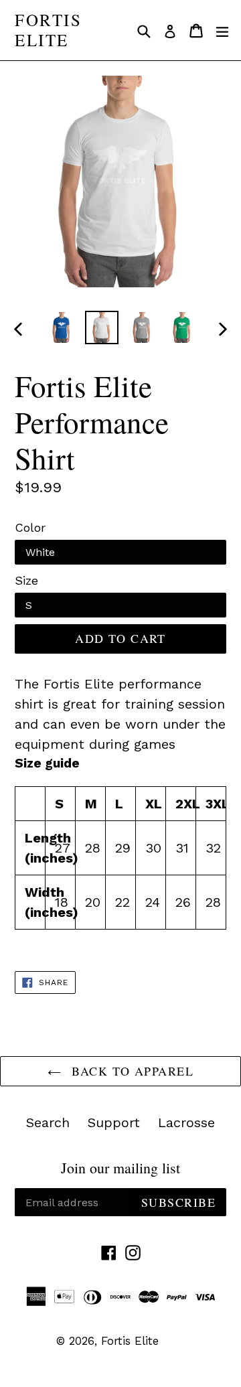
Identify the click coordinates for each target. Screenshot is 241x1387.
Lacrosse (186, 1122)
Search (48, 1122)
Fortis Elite (48, 30)
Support (114, 1122)
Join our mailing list (120, 1168)
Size (26, 580)
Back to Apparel (130, 1071)
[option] (62, 327)
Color (30, 527)
